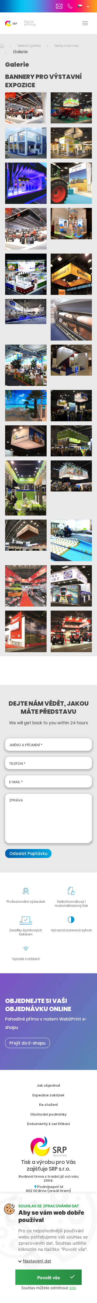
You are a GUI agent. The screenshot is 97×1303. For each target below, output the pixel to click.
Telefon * (17, 763)
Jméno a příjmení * (25, 745)
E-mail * (16, 782)
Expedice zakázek (48, 1095)
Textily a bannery (66, 46)
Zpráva (16, 800)
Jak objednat (48, 1085)
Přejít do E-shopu (27, 1043)
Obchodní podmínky (48, 1114)
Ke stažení (48, 1104)
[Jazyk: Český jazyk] (83, 6)
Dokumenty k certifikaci (48, 1123)
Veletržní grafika (29, 46)
